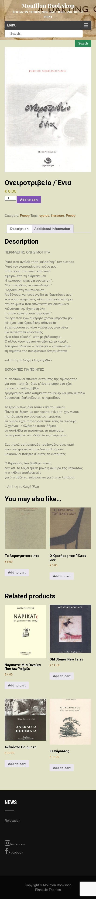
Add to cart (29, 199)
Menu (11, 25)
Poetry (25, 215)
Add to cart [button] (17, 572)
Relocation (12, 820)
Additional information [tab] (52, 229)
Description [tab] (19, 229)
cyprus (44, 215)
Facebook (15, 852)
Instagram (17, 844)
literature (57, 215)
